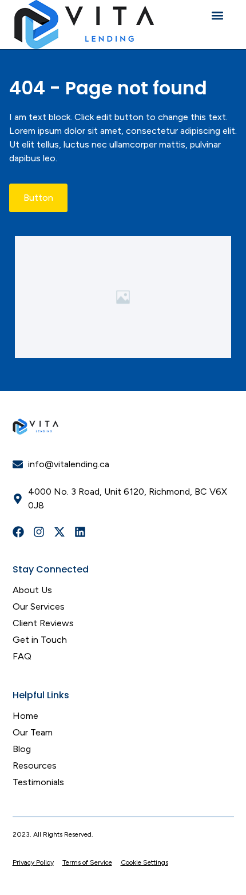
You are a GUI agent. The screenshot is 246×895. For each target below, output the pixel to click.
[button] (217, 15)
